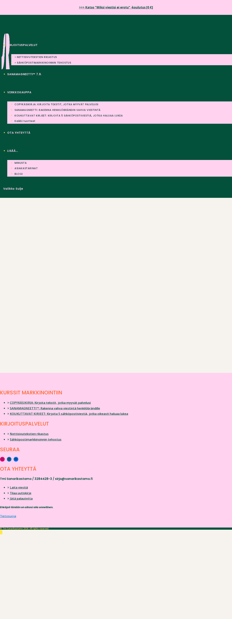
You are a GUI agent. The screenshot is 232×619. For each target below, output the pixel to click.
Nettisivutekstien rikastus (29, 434)
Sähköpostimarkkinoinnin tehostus (35, 439)
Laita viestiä (19, 487)
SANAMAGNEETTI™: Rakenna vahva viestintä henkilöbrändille (55, 408)
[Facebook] (16, 459)
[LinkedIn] (9, 459)
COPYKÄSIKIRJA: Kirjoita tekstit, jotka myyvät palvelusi (50, 403)
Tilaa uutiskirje (20, 493)
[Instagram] (2, 459)
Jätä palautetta (21, 498)
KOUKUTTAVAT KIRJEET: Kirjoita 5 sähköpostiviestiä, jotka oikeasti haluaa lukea (69, 414)
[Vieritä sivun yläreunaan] (1, 532)
